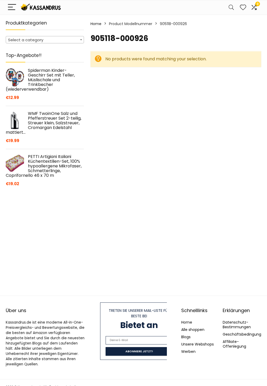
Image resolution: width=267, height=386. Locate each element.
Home (95, 23)
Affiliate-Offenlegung (234, 344)
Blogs (186, 337)
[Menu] (12, 7)
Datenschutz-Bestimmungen (237, 325)
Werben (188, 351)
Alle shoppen (192, 329)
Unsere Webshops (197, 344)
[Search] (231, 7)
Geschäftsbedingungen (244, 334)
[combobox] (45, 39)
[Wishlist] (243, 7)
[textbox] (45, 40)
